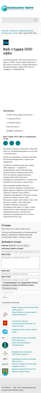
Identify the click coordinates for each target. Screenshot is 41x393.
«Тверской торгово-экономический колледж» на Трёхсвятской (23, 323)
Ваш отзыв (6, 254)
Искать (5, 297)
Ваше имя (6, 271)
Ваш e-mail (6, 277)
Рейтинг (5, 246)
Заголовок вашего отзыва (12, 249)
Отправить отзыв (9, 288)
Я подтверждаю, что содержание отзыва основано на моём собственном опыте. (20, 284)
